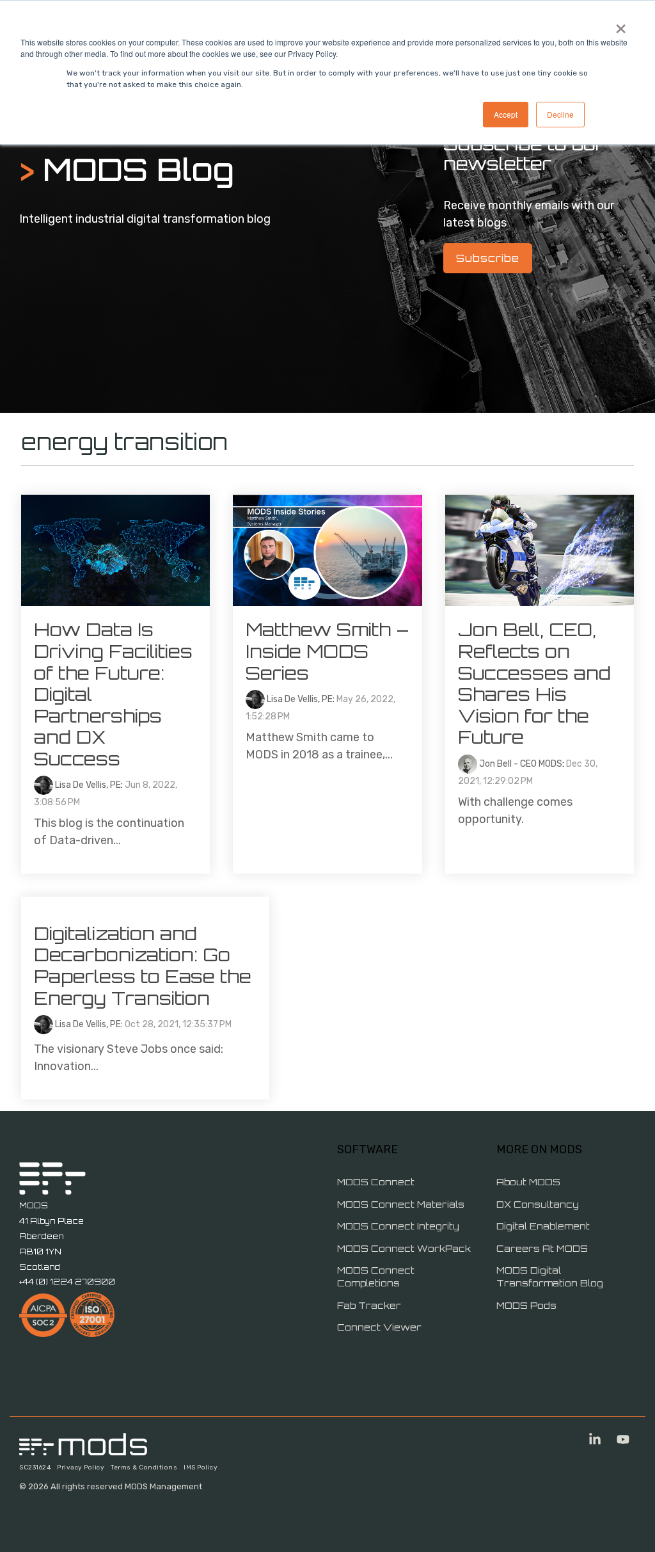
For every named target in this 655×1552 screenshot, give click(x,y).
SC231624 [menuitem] (35, 1467)
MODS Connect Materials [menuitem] (400, 1204)
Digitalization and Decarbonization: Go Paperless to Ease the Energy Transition (145, 965)
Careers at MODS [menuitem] (542, 1248)
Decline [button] (560, 114)
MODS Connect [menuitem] (375, 1181)
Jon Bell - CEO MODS (519, 763)
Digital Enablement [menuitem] (543, 1225)
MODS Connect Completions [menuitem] (377, 1276)
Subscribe (487, 258)
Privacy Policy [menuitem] (80, 1467)
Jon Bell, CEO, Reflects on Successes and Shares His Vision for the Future (534, 683)
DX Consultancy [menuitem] (537, 1204)
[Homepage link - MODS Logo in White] (83, 1448)
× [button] (620, 24)
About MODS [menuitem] (528, 1181)
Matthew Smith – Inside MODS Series (327, 651)
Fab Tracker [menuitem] (369, 1305)
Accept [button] (505, 114)
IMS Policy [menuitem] (200, 1467)
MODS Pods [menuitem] (526, 1305)
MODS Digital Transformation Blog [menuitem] (549, 1276)
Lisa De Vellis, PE (87, 785)
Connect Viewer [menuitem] (379, 1327)
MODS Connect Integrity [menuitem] (398, 1225)
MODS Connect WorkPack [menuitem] (404, 1248)
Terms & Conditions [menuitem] (144, 1467)
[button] (596, 1440)
